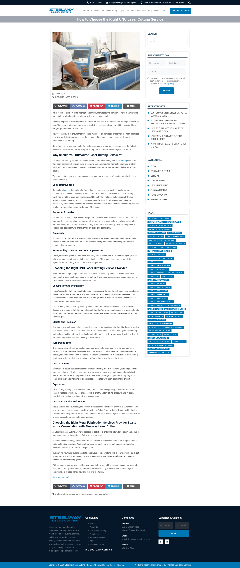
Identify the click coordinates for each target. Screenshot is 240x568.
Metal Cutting (177, 313)
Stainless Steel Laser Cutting (160, 345)
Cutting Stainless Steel (175, 244)
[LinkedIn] (167, 541)
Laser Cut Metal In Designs (159, 265)
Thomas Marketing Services (179, 565)
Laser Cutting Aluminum (158, 280)
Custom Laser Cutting (175, 236)
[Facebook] (160, 541)
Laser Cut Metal (155, 262)
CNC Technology (174, 233)
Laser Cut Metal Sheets (158, 269)
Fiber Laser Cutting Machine (160, 251)
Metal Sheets (154, 327)
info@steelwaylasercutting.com (136, 539)
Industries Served (97, 537)
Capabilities (95, 534)
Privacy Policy (169, 84)
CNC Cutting (164, 218)
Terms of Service (94, 565)
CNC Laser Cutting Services (78, 494)
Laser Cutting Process (158, 291)
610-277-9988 (128, 548)
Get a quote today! (60, 477)
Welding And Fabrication (158, 349)
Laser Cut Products (156, 273)
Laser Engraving (159, 185)
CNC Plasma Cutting (157, 233)
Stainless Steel (159, 199)
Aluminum (152, 218)
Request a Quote (97, 544)
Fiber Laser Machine (156, 255)
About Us (94, 527)
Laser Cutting (158, 180)
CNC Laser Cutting (69, 97)
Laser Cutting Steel (156, 305)
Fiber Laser (153, 247)
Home (92, 523)
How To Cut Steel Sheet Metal (160, 258)
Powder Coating (159, 195)
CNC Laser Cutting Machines (160, 226)
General (155, 176)
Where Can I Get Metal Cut (159, 352)
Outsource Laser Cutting (172, 327)
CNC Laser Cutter (155, 222)
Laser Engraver (174, 305)
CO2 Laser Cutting (156, 236)
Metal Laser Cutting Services (160, 323)
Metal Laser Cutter (174, 316)
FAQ (91, 541)
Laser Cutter (154, 276)
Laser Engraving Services (175, 309)
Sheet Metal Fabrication (158, 338)
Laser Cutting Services (158, 298)
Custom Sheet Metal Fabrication (161, 240)
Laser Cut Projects (175, 273)
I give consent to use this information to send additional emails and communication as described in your (167, 81)
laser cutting (121, 160)
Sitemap (120, 565)
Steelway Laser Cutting (75, 565)
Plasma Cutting (159, 190)
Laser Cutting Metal (157, 284)
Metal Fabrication (156, 316)
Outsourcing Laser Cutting (98, 494)
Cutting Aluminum (156, 244)
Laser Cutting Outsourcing (159, 287)
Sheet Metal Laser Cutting (159, 342)
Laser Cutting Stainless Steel (160, 302)
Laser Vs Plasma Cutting (158, 313)
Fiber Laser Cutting (168, 247)
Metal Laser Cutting (157, 320)
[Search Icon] (189, 2)
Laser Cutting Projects (158, 294)
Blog (57, 97)
